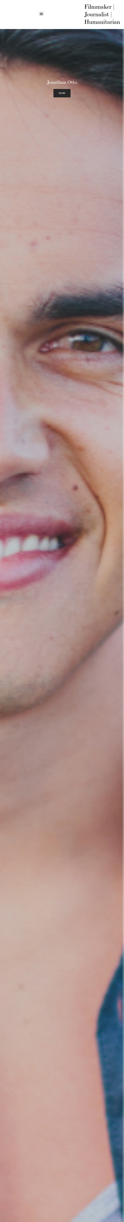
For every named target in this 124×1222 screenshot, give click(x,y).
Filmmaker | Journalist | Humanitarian (102, 14)
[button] (41, 13)
